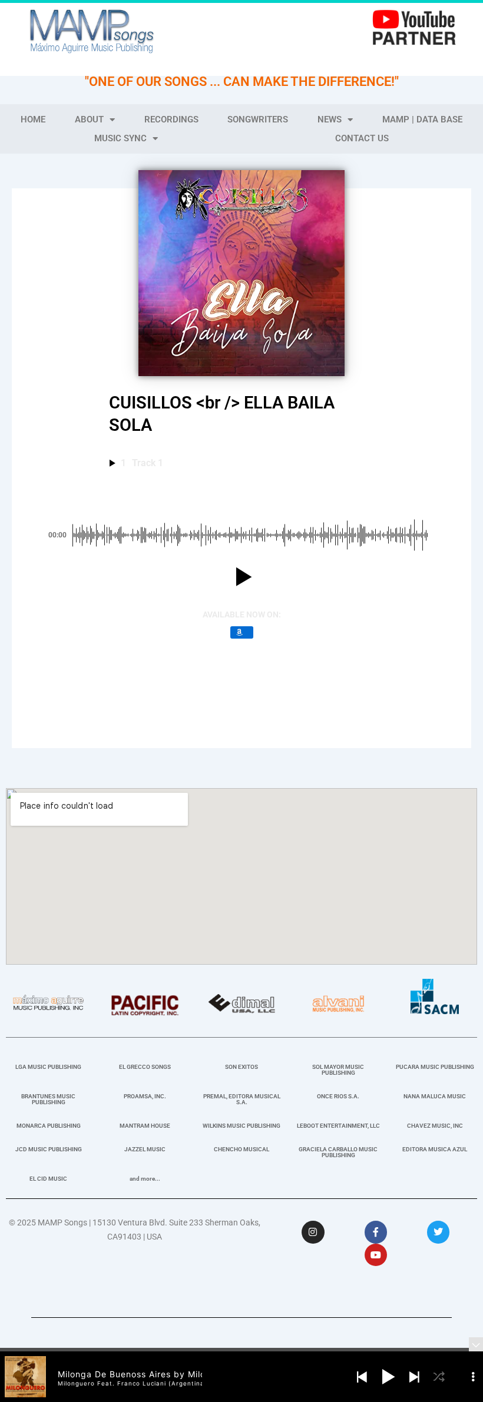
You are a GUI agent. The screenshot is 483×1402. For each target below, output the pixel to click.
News (329, 119)
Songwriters (257, 119)
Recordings (171, 119)
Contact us (362, 138)
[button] (241, 576)
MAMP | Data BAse (422, 119)
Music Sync (120, 138)
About (89, 119)
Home (33, 119)
